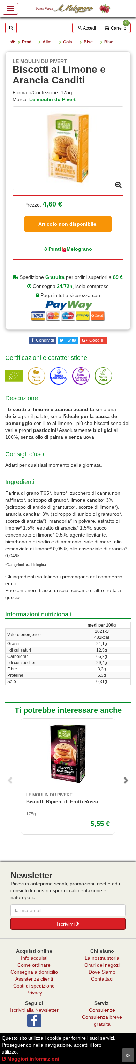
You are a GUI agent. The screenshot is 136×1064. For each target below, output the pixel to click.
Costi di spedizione (34, 986)
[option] (68, 148)
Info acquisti (34, 958)
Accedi (89, 28)
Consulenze (102, 1010)
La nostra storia (102, 958)
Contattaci (102, 979)
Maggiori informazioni (32, 1059)
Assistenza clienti (34, 979)
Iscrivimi (66, 924)
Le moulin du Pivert (52, 99)
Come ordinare (34, 965)
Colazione (73, 42)
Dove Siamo (102, 972)
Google (96, 340)
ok (128, 1055)
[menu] (10, 9)
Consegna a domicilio (34, 972)
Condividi (44, 340)
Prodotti (30, 42)
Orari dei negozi (102, 965)
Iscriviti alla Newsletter (34, 1010)
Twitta (70, 340)
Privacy (34, 993)
